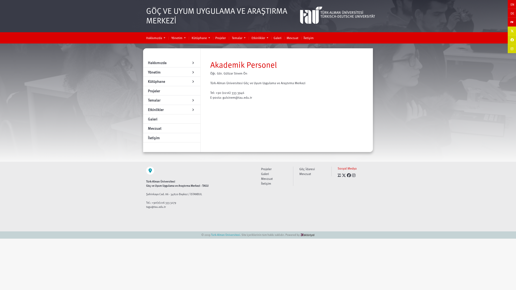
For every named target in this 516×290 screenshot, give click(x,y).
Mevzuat (292, 37)
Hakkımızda (154, 37)
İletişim (309, 37)
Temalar (237, 37)
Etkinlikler (258, 37)
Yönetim (177, 37)
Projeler (220, 37)
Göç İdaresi (307, 169)
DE (512, 13)
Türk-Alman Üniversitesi (225, 235)
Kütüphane (199, 37)
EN (512, 4)
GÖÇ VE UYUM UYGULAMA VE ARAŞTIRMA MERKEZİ (216, 15)
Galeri (277, 37)
